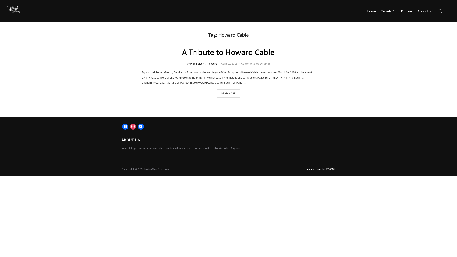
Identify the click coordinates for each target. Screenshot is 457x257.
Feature (212, 63)
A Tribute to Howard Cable (228, 52)
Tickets (386, 11)
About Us (424, 11)
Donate (406, 11)
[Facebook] (125, 127)
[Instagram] (133, 127)
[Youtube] (141, 127)
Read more (230, 93)
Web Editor (197, 63)
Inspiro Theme (314, 169)
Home (371, 11)
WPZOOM (331, 169)
